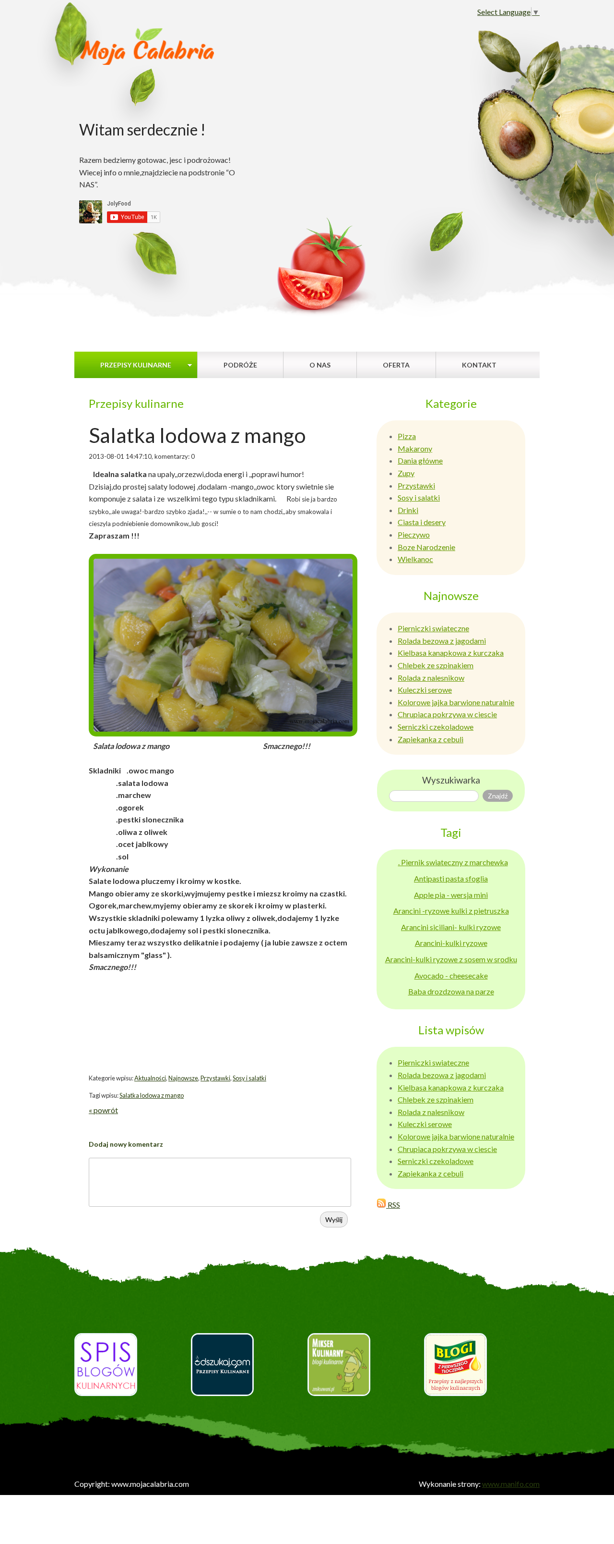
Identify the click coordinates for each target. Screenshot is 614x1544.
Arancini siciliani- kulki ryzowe (451, 926)
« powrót (103, 1110)
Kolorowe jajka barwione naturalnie (456, 702)
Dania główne (420, 460)
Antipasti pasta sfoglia (451, 878)
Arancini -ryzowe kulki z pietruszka (451, 910)
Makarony (415, 448)
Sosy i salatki (249, 1078)
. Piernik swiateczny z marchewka (453, 862)
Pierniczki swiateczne (433, 628)
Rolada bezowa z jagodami (442, 640)
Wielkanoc (415, 559)
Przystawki (215, 1078)
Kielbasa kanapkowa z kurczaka (451, 652)
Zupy (406, 473)
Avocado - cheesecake (451, 975)
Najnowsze (183, 1078)
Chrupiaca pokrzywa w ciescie (447, 714)
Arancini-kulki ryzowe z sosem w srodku (451, 959)
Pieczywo (414, 534)
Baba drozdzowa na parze (451, 991)
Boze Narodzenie (426, 546)
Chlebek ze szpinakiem (435, 665)
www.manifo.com (511, 1483)
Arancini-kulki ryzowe (451, 942)
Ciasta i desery (422, 522)
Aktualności (150, 1078)
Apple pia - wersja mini (451, 894)
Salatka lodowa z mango (151, 1095)
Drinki (408, 510)
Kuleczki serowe (425, 689)
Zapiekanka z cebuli (430, 739)
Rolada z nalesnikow (431, 677)
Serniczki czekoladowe (435, 726)
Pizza (407, 436)
